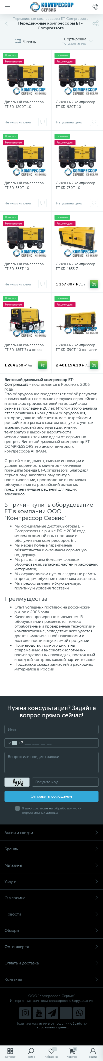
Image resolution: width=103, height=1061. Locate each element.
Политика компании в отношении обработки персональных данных (52, 1025)
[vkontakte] (66, 1013)
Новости (12, 914)
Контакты (13, 979)
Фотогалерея (16, 946)
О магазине (15, 897)
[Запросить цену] (42, 122)
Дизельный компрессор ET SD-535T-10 (24, 266)
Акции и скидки (18, 832)
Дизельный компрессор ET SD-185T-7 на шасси (24, 347)
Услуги (10, 881)
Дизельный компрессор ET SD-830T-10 (24, 185)
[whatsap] (79, 1013)
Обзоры (11, 930)
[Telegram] (52, 1013)
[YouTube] (39, 1013)
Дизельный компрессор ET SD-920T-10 (75, 104)
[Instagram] (25, 1013)
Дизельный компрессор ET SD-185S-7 (75, 266)
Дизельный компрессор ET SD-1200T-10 (24, 104)
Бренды (11, 849)
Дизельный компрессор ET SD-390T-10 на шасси (76, 347)
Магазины (13, 865)
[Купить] (94, 284)
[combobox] (14, 743)
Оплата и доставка (21, 963)
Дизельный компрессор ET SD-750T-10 (75, 185)
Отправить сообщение (51, 796)
